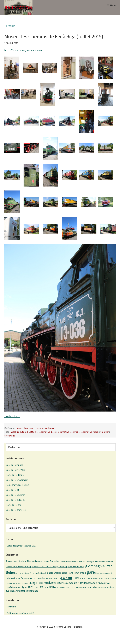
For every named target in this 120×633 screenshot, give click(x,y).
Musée (20, 428)
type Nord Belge (89, 587)
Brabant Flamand (27, 561)
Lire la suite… (12, 416)
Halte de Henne (13, 504)
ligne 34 (82, 578)
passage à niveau (95, 583)
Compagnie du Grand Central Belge (41, 566)
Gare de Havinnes (14, 464)
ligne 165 (18, 583)
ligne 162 (11, 583)
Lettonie (33, 431)
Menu (113, 5)
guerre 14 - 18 (55, 578)
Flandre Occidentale (56, 572)
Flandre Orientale (76, 572)
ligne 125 (108, 578)
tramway (104, 431)
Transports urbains (44, 428)
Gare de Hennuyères (16, 509)
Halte (76, 578)
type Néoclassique (106, 587)
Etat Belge (41, 573)
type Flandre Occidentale (72, 587)
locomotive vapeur (90, 431)
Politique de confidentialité (20, 613)
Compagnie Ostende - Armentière (26, 573)
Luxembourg (70, 583)
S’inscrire (11, 606)
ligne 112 (101, 578)
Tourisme (29, 428)
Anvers (9, 561)
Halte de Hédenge (15, 474)
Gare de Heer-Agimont (17, 479)
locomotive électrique (69, 431)
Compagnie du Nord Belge (72, 566)
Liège (33, 583)
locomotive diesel (47, 431)
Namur (82, 583)
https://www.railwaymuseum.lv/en (23, 50)
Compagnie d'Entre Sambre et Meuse (72, 561)
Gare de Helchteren (15, 494)
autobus (15, 431)
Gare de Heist (12, 489)
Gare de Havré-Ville (15, 469)
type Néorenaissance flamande (22, 590)
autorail (24, 431)
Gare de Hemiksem (15, 499)
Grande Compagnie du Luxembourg (30, 578)
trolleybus (9, 435)
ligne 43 (95, 578)
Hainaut (66, 578)
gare (91, 572)
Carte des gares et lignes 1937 (21, 545)
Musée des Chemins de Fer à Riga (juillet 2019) (53, 36)
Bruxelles (54, 561)
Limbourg (26, 583)
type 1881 (38, 587)
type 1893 (49, 587)
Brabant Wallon (42, 561)
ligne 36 (89, 578)
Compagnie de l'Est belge (14, 567)
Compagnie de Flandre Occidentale (99, 561)
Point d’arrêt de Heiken (17, 484)
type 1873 (27, 587)
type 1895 (58, 587)
